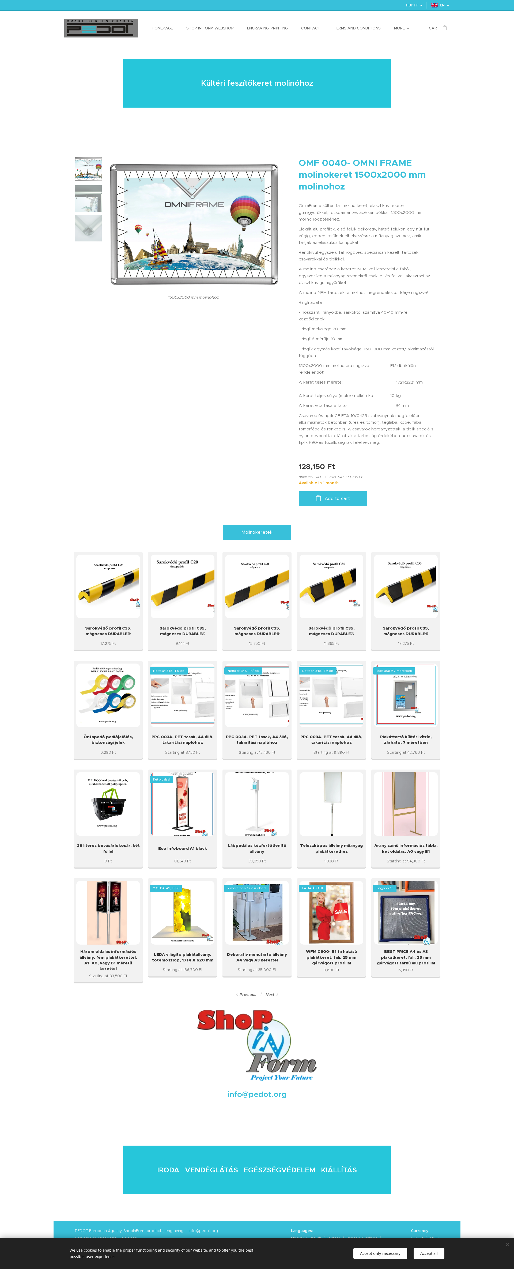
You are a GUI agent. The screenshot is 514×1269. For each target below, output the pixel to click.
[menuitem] (165, 28)
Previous (248, 994)
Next (270, 994)
